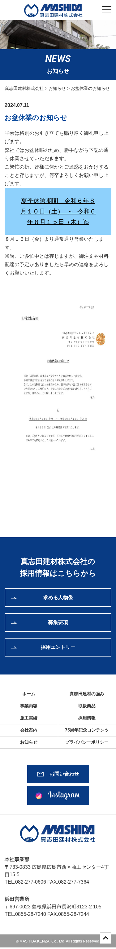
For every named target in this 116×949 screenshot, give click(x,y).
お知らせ (28, 742)
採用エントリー (58, 647)
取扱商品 (87, 705)
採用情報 (87, 717)
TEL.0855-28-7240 (25, 914)
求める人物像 (58, 597)
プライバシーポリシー (87, 742)
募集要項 (58, 622)
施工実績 (28, 717)
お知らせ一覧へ (58, 508)
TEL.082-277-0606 (25, 882)
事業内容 (28, 705)
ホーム (28, 693)
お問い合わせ (64, 773)
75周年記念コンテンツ (87, 729)
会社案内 (28, 729)
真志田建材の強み (87, 693)
